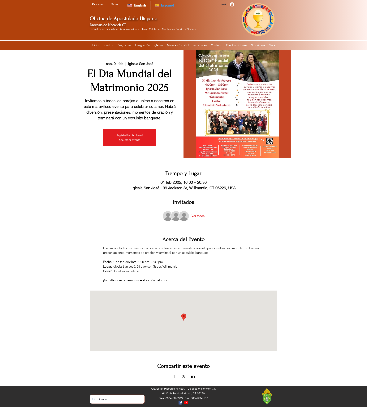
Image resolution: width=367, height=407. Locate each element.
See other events (129, 140)
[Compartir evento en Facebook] (174, 376)
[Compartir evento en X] (183, 376)
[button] (108, 45)
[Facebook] (180, 403)
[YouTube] (186, 403)
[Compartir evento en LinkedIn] (193, 376)
